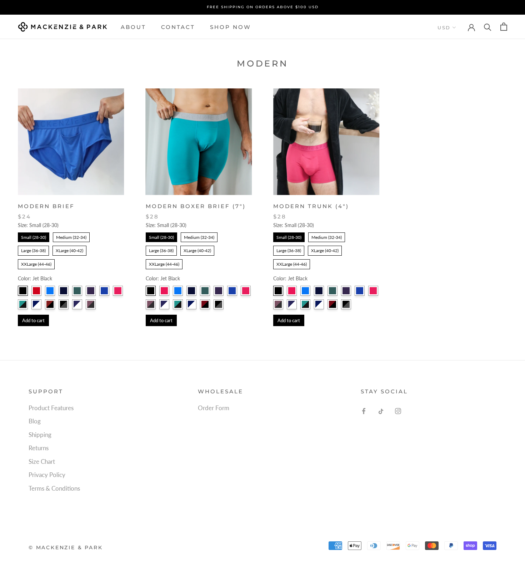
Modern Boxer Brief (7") (196, 206)
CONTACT (178, 26)
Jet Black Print (64, 304)
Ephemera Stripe (91, 304)
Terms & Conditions (54, 488)
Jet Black (23, 291)
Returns (39, 448)
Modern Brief (46, 206)
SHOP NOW (230, 26)
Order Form (213, 408)
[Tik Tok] (381, 411)
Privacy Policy (47, 474)
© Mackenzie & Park (65, 547)
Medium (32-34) (71, 236)
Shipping (40, 434)
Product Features (51, 408)
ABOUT (133, 26)
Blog (35, 421)
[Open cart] (503, 27)
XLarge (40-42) (69, 249)
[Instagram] (398, 411)
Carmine (118, 291)
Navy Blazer (64, 291)
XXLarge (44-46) (36, 263)
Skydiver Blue (50, 291)
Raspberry (164, 291)
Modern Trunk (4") (311, 206)
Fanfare (77, 291)
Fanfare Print (23, 304)
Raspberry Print (205, 304)
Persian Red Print (50, 304)
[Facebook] (364, 411)
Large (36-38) (33, 249)
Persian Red (36, 291)
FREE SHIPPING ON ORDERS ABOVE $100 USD (263, 7)
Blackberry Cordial (91, 291)
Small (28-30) (33, 236)
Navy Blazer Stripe (77, 304)
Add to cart (33, 320)
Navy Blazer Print (36, 304)
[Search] (487, 26)
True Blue (104, 291)
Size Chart (42, 461)
